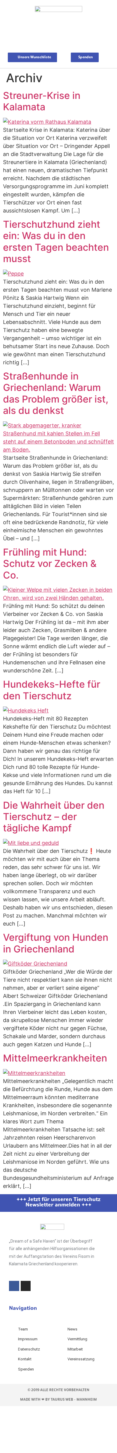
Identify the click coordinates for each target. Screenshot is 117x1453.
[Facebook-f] (14, 1286)
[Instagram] (26, 1286)
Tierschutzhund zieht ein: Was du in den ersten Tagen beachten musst (56, 241)
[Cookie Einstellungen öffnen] (45, 1449)
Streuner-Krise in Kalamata (41, 101)
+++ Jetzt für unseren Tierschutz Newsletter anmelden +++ (58, 1202)
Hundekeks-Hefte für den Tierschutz (51, 689)
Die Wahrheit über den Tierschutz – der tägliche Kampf (53, 816)
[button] (58, 41)
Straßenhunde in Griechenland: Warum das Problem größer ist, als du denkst (55, 393)
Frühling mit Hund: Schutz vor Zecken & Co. (50, 563)
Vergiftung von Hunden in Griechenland (55, 943)
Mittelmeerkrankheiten (55, 1058)
